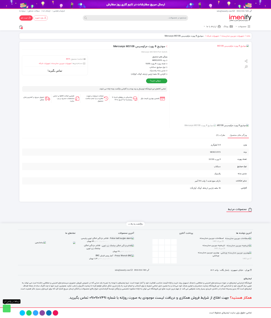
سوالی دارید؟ (155, 80)
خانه (248, 36)
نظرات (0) (220, 135)
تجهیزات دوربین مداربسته (232, 36)
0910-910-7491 (243, 11)
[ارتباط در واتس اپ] (7, 308)
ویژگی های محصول (238, 135)
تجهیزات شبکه (212, 36)
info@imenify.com (224, 11)
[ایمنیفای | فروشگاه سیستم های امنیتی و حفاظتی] (240, 18)
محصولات (241, 26)
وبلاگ (225, 26)
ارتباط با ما (46, 11)
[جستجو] (85, 18)
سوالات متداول (34, 11)
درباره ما (22, 11)
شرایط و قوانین (59, 11)
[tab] (238, 135)
